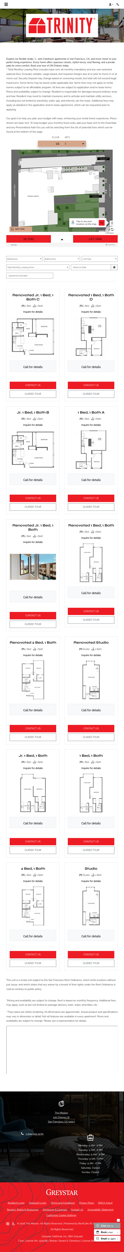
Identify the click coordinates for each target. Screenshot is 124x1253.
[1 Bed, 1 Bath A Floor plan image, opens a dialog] (91, 449)
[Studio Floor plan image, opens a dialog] (91, 906)
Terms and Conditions (63, 1202)
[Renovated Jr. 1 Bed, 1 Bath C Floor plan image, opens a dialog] (33, 336)
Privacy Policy (87, 1202)
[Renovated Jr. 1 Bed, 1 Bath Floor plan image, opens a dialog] (33, 567)
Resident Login (17, 1202)
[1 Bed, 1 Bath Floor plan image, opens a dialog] (91, 793)
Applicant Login (38, 1202)
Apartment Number (18, 275)
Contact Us (77, 1209)
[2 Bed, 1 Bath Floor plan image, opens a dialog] (33, 906)
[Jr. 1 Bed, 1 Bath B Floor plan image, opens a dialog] (33, 449)
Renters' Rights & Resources (23, 1209)
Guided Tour (40, 393)
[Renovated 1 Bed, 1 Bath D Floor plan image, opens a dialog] (91, 336)
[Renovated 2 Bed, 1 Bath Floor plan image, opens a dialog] (33, 680)
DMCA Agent (106, 1202)
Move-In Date (79, 267)
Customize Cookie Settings (61, 1215)
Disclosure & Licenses (55, 1209)
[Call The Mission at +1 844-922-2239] (118, 4)
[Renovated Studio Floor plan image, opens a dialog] (91, 680)
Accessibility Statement (101, 1209)
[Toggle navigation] (6, 4)
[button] (111, 4)
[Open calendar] (114, 267)
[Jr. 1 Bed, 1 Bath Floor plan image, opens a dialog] (33, 793)
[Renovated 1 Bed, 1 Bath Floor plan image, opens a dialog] (91, 562)
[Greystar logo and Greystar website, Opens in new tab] (62, 1192)
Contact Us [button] (40, 385)
